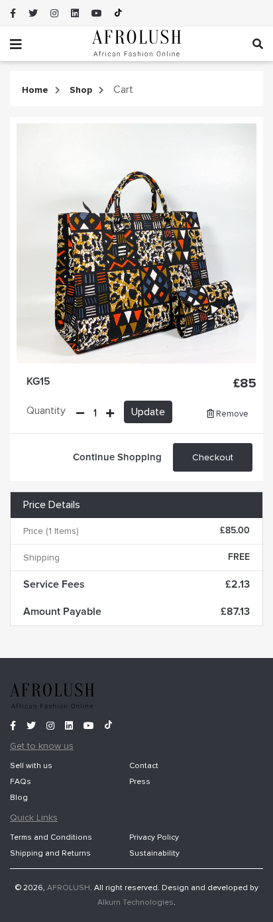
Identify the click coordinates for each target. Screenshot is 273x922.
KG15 (38, 381)
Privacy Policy (154, 837)
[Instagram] (54, 14)
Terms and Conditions (51, 837)
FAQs (20, 782)
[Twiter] (35, 725)
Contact (143, 766)
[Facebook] (13, 14)
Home (35, 90)
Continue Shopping (117, 457)
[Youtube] (96, 14)
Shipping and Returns (50, 853)
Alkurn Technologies (135, 902)
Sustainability (154, 853)
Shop (81, 90)
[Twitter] (33, 14)
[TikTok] (118, 13)
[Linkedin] (75, 14)
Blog (19, 798)
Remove (231, 414)
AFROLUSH (68, 888)
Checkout (212, 457)
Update (148, 412)
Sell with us (31, 766)
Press (139, 782)
